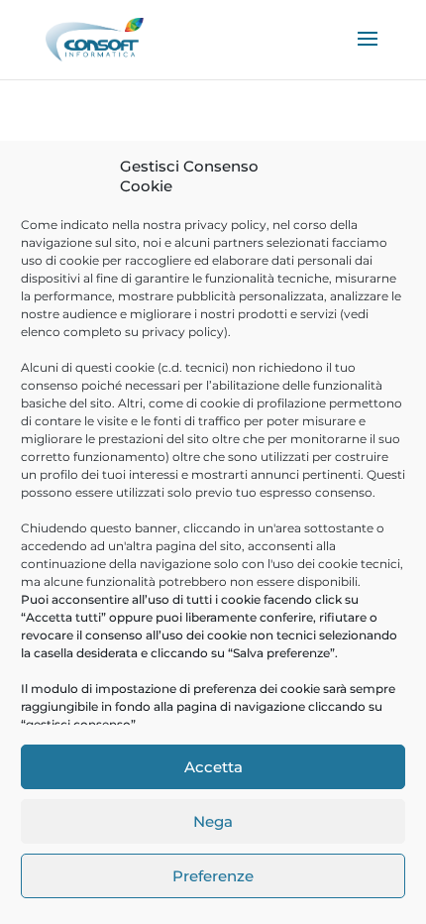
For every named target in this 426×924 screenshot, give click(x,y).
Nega (213, 821)
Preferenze (213, 875)
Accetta (213, 766)
